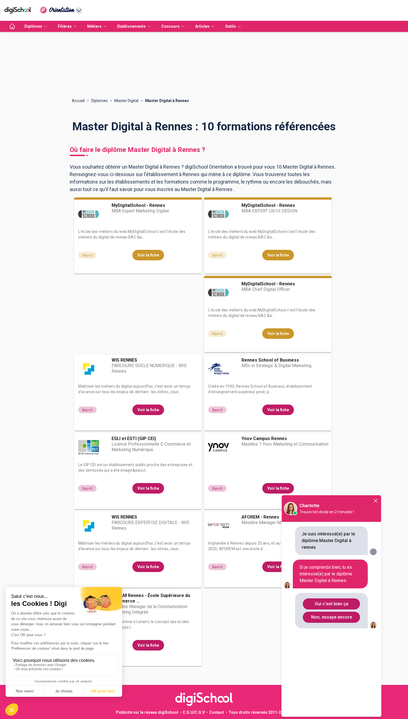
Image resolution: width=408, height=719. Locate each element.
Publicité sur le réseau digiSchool (147, 712)
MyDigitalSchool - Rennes (138, 205)
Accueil (78, 100)
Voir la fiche (148, 255)
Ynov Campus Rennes (264, 438)
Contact (216, 712)
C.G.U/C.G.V (194, 712)
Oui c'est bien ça (331, 603)
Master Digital (126, 100)
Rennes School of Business (270, 360)
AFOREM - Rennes (260, 517)
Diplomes (99, 100)
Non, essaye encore (331, 617)
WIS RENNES (124, 360)
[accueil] (12, 26)
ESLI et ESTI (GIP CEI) (134, 438)
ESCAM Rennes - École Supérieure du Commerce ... (151, 598)
